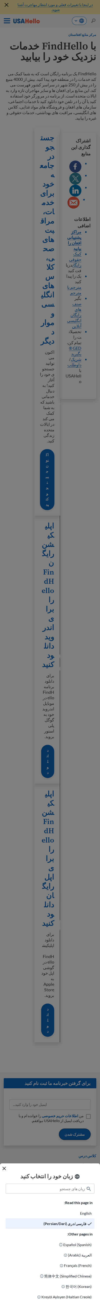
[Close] (4, 1168)
